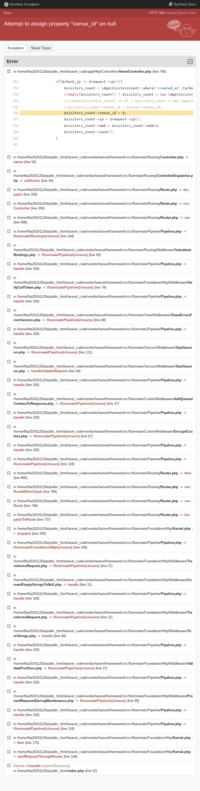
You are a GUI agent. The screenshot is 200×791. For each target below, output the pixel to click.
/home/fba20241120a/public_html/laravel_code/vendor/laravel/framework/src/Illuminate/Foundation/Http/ (104, 529)
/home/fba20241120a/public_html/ (50, 771)
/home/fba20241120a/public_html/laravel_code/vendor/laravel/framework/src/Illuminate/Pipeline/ (99, 231)
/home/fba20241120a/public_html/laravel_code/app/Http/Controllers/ (84, 71)
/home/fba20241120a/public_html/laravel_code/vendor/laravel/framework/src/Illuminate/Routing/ (100, 157)
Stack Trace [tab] (41, 48)
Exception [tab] (16, 48)
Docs (185, 4)
